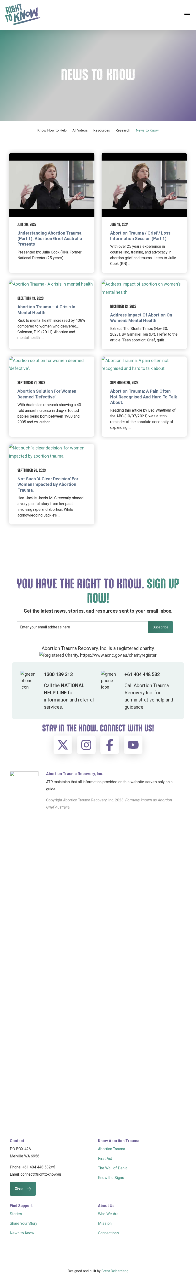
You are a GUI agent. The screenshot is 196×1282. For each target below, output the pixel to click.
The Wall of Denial (113, 1168)
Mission (105, 1223)
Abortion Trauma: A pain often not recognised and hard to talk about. (143, 397)
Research (123, 130)
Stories (16, 1214)
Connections (108, 1233)
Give (19, 1188)
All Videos (80, 130)
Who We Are (108, 1214)
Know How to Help (52, 130)
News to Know (147, 130)
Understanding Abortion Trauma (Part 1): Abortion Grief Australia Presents (49, 238)
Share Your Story (23, 1223)
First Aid (105, 1158)
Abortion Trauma (111, 1149)
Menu (187, 14)
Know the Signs (111, 1177)
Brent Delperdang (115, 1271)
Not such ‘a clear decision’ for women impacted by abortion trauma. (47, 484)
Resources (101, 130)
